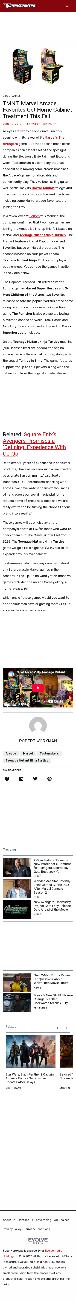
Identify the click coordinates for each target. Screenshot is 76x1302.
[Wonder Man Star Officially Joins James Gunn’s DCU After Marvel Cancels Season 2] (17, 888)
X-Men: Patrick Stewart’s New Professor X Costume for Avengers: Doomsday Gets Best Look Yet (53, 865)
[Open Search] (67, 6)
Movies (65, 1088)
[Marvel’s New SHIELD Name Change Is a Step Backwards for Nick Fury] (17, 1002)
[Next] (66, 1028)
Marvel (28, 753)
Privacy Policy (12, 1229)
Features (40, 1007)
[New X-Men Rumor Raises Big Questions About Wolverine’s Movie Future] (17, 982)
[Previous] (57, 1028)
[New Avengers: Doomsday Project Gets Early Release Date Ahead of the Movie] (17, 909)
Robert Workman (44, 123)
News (37, 876)
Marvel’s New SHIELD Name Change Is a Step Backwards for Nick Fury (53, 999)
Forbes (34, 216)
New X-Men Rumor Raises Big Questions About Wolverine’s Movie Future (52, 979)
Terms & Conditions (37, 1229)
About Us (9, 1220)
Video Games (12, 95)
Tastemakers (49, 753)
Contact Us (25, 1220)
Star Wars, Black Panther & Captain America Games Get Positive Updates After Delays (30, 1078)
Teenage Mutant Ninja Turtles (27, 760)
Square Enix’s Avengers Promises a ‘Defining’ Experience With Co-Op (34, 444)
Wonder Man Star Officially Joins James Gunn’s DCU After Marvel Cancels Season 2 (52, 886)
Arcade (11, 753)
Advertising (43, 1220)
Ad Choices (61, 1220)
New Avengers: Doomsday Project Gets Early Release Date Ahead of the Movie (52, 905)
